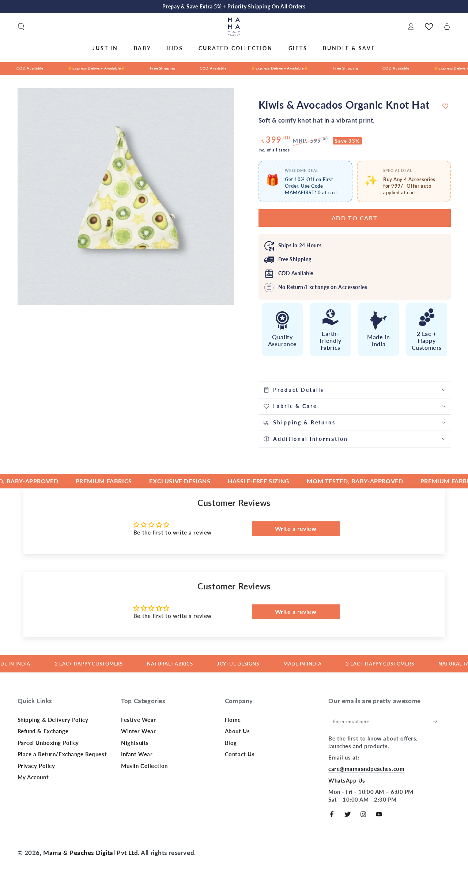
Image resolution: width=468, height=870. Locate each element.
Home (233, 719)
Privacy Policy (36, 765)
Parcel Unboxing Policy (48, 742)
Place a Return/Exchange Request (62, 754)
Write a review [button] (296, 528)
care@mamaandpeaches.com (366, 768)
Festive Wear (138, 719)
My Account (33, 777)
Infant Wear (136, 754)
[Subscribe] (437, 721)
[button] (21, 26)
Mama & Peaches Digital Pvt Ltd (90, 852)
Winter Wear (138, 731)
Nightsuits (135, 742)
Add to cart (355, 217)
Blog (231, 742)
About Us (237, 731)
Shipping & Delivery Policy (53, 719)
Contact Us (240, 754)
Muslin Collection (144, 765)
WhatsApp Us (346, 780)
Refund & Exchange (43, 731)
